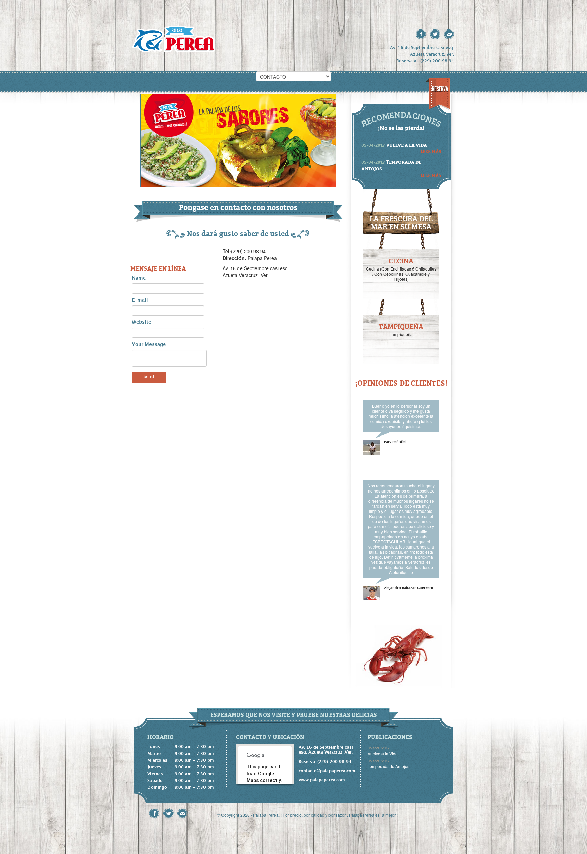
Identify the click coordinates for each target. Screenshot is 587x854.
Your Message (149, 344)
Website (141, 322)
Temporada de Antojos (388, 766)
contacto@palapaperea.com (326, 771)
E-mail (140, 300)
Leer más (431, 151)
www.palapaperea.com (322, 780)
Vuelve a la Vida (383, 753)
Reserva (440, 89)
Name (139, 278)
